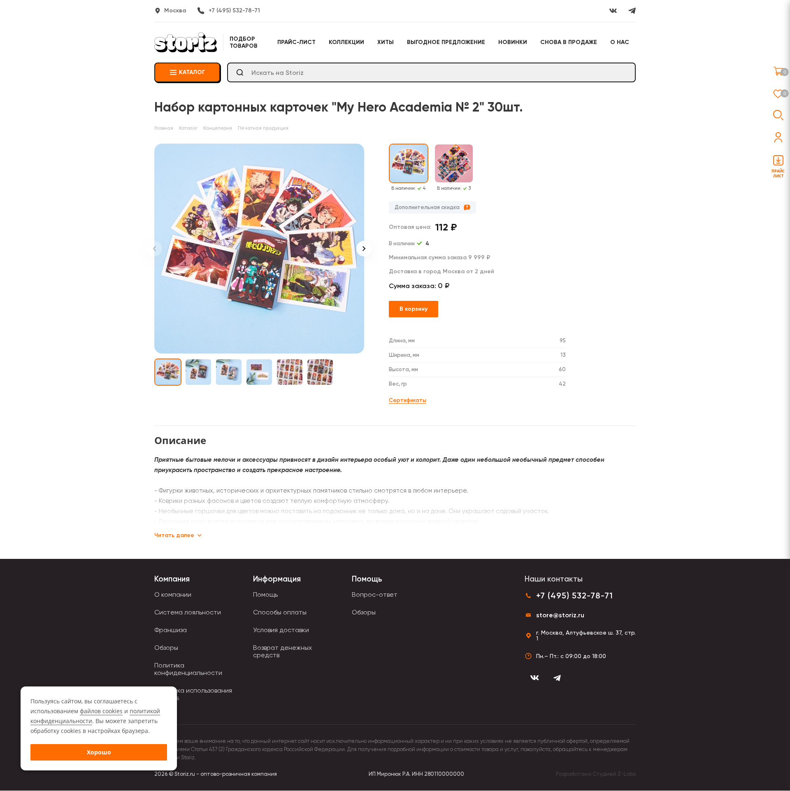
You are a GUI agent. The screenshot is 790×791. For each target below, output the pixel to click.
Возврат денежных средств (282, 651)
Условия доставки (281, 630)
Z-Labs (627, 774)
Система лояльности (187, 612)
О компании (172, 594)
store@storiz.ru (560, 615)
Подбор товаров (244, 42)
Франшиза (170, 630)
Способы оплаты (280, 612)
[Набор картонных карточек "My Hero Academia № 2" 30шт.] (259, 249)
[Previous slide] (154, 248)
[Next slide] (364, 248)
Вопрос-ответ (374, 594)
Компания (172, 579)
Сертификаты (407, 400)
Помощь (265, 594)
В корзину (414, 308)
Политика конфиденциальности (188, 669)
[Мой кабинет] (778, 137)
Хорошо (99, 752)
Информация (277, 579)
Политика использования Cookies (193, 694)
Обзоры (166, 647)
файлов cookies (101, 711)
